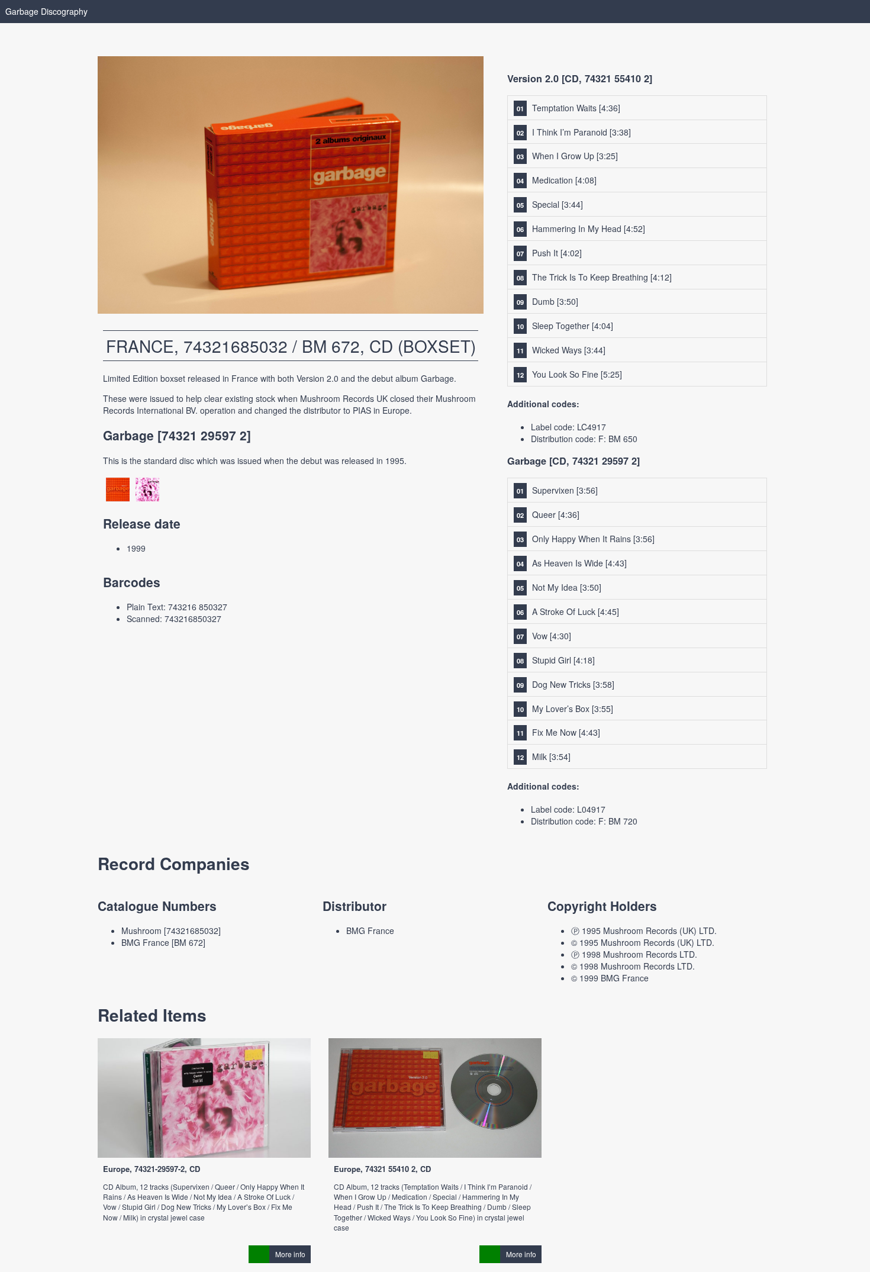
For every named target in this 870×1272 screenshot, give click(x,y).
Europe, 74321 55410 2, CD (382, 1168)
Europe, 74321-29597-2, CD (151, 1168)
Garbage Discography (46, 11)
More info (290, 1254)
